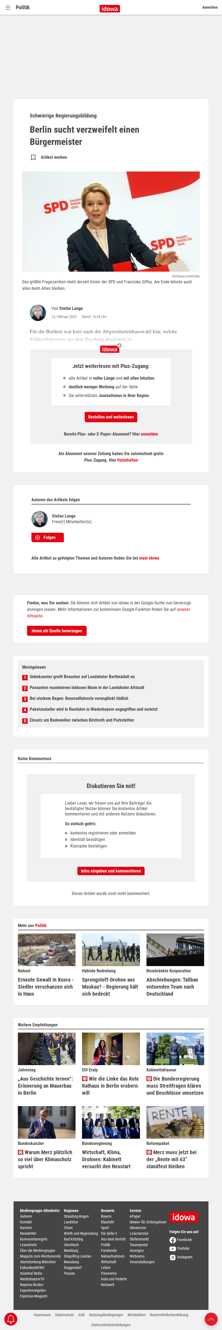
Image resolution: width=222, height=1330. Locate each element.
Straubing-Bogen (76, 1216)
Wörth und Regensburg (81, 1233)
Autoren (26, 1216)
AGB (81, 1315)
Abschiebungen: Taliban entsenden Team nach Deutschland (172, 986)
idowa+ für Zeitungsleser (148, 1222)
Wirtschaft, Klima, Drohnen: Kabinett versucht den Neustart (106, 1159)
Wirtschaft (108, 1262)
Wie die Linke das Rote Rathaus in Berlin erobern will (110, 1085)
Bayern (106, 1216)
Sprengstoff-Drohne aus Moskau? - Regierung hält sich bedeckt (110, 986)
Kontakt (26, 1222)
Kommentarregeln (33, 1239)
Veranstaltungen (142, 1262)
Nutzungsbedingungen (106, 1315)
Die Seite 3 (109, 1233)
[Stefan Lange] (39, 313)
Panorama (109, 1273)
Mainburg (71, 1250)
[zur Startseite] (185, 1215)
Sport (105, 1228)
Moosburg (71, 1262)
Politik (23, 7)
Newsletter (28, 1233)
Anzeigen (137, 1250)
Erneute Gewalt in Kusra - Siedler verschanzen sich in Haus (46, 986)
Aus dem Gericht (113, 1239)
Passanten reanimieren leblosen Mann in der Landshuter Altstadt (87, 687)
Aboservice (138, 1228)
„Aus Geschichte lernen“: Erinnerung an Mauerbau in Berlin (45, 1085)
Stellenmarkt (139, 1239)
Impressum (42, 1315)
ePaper (135, 1216)
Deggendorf (72, 1267)
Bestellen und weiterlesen (111, 417)
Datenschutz (64, 1315)
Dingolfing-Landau (77, 1256)
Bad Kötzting (73, 1239)
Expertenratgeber (33, 1290)
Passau (69, 1273)
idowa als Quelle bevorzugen (57, 630)
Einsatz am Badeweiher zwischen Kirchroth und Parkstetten (82, 720)
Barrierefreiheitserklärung (169, 1315)
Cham (68, 1228)
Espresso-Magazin (33, 1296)
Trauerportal (139, 1245)
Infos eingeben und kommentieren (111, 871)
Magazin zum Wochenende (40, 1256)
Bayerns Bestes (31, 1285)
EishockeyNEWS (32, 1267)
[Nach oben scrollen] (211, 1318)
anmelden (149, 434)
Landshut (71, 1222)
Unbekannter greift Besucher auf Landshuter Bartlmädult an (82, 676)
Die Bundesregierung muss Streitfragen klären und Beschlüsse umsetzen (175, 1085)
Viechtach (71, 1245)
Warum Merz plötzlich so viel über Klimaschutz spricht (45, 1159)
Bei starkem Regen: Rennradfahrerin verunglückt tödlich (79, 698)
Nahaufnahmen (113, 1256)
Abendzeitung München (38, 1262)
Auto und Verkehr (114, 1279)
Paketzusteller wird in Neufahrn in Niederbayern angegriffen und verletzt (94, 709)
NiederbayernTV (32, 1279)
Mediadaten (137, 1315)
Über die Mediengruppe (37, 1250)
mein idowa (149, 558)
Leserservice (139, 1233)
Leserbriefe (28, 1245)
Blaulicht (107, 1222)
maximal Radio (31, 1273)
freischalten (127, 460)
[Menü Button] (7, 7)
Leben (105, 1267)
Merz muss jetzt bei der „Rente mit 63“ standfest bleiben (171, 1159)
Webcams (137, 1256)
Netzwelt (107, 1285)
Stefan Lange (71, 308)
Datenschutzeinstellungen (111, 1325)
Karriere (26, 1228)
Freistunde (109, 1250)
